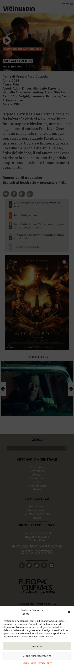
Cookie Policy (29, 662)
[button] (69, 612)
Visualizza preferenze (37, 655)
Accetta (37, 646)
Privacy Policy (45, 662)
